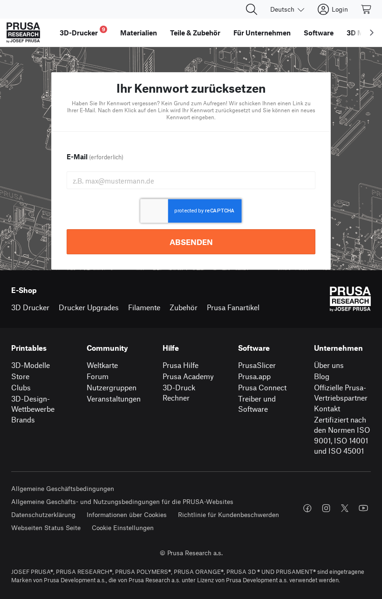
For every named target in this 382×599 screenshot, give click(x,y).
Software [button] (319, 32)
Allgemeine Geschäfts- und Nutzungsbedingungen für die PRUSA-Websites (122, 501)
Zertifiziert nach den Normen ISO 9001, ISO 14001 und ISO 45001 (342, 435)
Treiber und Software (257, 404)
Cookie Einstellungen (123, 527)
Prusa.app (254, 376)
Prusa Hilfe (180, 365)
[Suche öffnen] (251, 9)
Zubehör (184, 307)
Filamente (144, 307)
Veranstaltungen (114, 398)
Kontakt (327, 408)
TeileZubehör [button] (195, 32)
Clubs (21, 387)
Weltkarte (102, 365)
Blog (321, 376)
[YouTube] (363, 508)
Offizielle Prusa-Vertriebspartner (341, 392)
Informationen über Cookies (127, 514)
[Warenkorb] (366, 9)
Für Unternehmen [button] (262, 32)
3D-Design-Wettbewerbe (33, 404)
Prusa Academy (188, 376)
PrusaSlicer (257, 365)
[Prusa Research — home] (23, 32)
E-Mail (95, 156)
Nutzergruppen (111, 387)
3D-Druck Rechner (179, 392)
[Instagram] (326, 508)
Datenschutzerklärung (43, 514)
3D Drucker (30, 307)
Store (20, 376)
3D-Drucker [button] (82, 31)
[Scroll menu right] (372, 33)
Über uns (329, 365)
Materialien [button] (138, 32)
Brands (23, 419)
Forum (98, 376)
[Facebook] (307, 508)
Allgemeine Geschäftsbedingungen (62, 488)
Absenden (191, 241)
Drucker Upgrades (89, 307)
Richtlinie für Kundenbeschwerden (228, 514)
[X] (344, 508)
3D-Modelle (30, 365)
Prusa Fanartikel (233, 307)
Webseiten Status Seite (46, 527)
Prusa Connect (262, 387)
